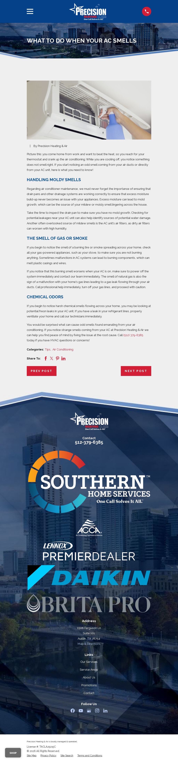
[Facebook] (73, 711)
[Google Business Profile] (89, 711)
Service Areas (89, 669)
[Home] (87, 11)
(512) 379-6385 (133, 335)
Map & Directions (89, 643)
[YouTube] (81, 711)
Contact (89, 693)
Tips (47, 349)
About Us (89, 677)
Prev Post (41, 371)
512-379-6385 (89, 442)
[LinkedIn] (105, 711)
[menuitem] (32, 755)
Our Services (89, 662)
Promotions (89, 685)
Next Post (136, 371)
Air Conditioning (62, 349)
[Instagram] (97, 711)
